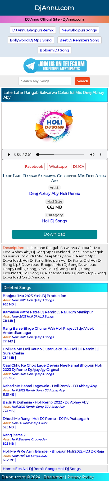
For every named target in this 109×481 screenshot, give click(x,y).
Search (82, 81)
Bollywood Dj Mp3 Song (31, 40)
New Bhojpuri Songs (79, 30)
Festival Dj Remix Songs (35, 468)
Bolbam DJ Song (54, 50)
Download (55, 234)
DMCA (78, 166)
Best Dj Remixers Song (79, 40)
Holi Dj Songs (54, 221)
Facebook (34, 166)
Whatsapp (57, 166)
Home (8, 468)
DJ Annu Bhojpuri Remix (32, 30)
